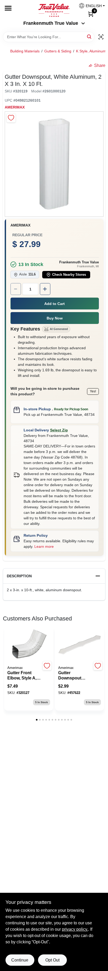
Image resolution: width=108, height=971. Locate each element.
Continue (19, 960)
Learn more (44, 546)
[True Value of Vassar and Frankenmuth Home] (54, 10)
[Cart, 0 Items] (90, 14)
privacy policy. (75, 929)
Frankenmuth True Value (50, 23)
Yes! (93, 391)
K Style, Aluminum (91, 51)
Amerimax (15, 107)
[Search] (89, 36)
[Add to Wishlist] (11, 117)
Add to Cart (54, 304)
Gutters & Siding (57, 51)
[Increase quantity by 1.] (45, 289)
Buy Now (55, 318)
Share (99, 65)
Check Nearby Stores (69, 275)
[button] (89, 5)
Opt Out (52, 960)
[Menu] (8, 8)
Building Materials (25, 51)
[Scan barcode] (100, 36)
